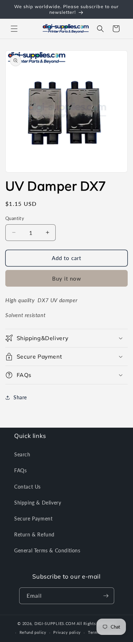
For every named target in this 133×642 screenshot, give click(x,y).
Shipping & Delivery (37, 503)
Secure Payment (33, 519)
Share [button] (20, 397)
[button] (14, 28)
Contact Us (27, 487)
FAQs (20, 470)
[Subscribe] (106, 595)
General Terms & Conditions (47, 550)
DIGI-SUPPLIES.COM (55, 623)
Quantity (14, 218)
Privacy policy (67, 632)
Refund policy (33, 632)
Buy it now (66, 278)
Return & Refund (34, 534)
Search (22, 454)
